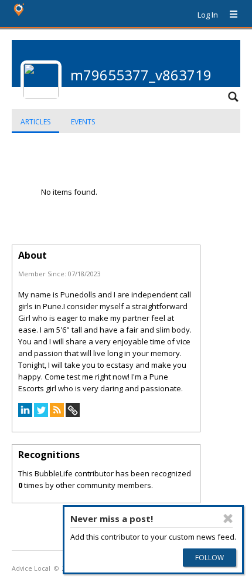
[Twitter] (41, 414)
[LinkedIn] (25, 414)
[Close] (228, 518)
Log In (207, 14)
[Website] (73, 414)
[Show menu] (229, 14)
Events (83, 122)
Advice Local (31, 568)
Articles (35, 122)
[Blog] (57, 414)
